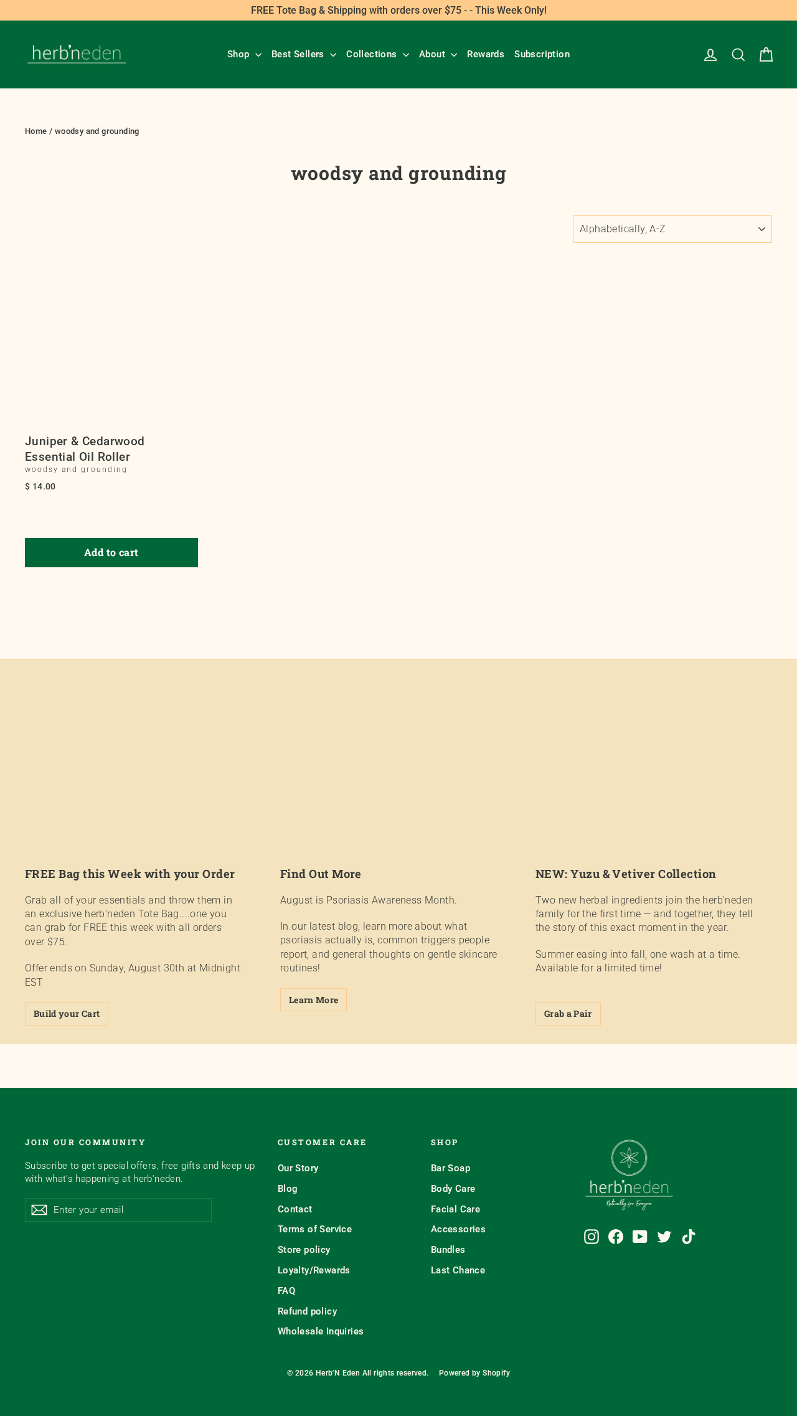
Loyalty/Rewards (314, 1270)
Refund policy (307, 1311)
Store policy (304, 1249)
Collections (373, 54)
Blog (288, 1188)
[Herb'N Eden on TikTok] (688, 1236)
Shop (239, 54)
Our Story (298, 1168)
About (433, 54)
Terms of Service (315, 1229)
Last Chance (458, 1270)
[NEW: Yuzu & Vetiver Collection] (653, 788)
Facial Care (455, 1209)
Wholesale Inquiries (321, 1331)
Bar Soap (450, 1168)
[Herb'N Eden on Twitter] (664, 1236)
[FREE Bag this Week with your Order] (143, 788)
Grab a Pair (568, 1013)
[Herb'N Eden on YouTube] (640, 1236)
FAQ (286, 1290)
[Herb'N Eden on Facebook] (615, 1236)
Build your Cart (67, 1013)
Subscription (542, 54)
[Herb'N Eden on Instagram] (591, 1236)
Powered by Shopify (474, 1373)
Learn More (314, 1000)
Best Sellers (299, 54)
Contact (295, 1209)
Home (36, 131)
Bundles (448, 1249)
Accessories (458, 1229)
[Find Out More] (398, 788)
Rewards (485, 54)
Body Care (453, 1188)
